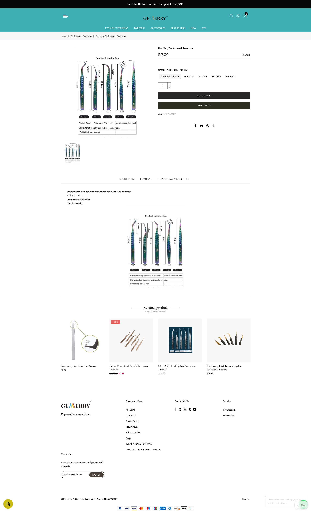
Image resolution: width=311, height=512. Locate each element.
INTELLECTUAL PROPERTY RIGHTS (143, 449)
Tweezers (139, 28)
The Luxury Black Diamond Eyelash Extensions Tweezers (224, 368)
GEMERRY (171, 114)
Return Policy (132, 426)
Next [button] (250, 345)
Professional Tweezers (81, 36)
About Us (130, 409)
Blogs (128, 438)
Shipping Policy (133, 432)
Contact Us (131, 415)
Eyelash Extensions (116, 28)
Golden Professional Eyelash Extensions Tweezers (128, 368)
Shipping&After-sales (173, 179)
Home (64, 36)
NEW (193, 28)
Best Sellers (178, 28)
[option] (107, 93)
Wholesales (228, 415)
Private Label (229, 409)
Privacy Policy (132, 421)
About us (246, 499)
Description (125, 179)
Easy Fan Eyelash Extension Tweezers (79, 366)
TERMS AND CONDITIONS (139, 443)
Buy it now (204, 105)
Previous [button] (60, 345)
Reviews (145, 179)
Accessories (158, 28)
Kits (204, 28)
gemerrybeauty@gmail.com (77, 414)
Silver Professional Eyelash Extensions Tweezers (176, 368)
